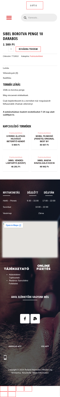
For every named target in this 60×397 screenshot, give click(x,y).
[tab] (30, 68)
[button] (9, 17)
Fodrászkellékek (36, 56)
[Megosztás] (12, 388)
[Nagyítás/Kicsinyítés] (28, 388)
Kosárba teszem (28, 49)
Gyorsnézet (15, 128)
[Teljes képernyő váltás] (20, 388)
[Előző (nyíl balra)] (4, 394)
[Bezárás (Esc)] (4, 388)
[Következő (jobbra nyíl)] (12, 394)
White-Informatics (40, 373)
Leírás (6, 68)
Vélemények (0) (10, 73)
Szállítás (7, 78)
